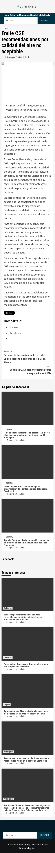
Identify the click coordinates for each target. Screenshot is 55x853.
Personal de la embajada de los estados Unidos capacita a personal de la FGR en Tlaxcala (25, 357)
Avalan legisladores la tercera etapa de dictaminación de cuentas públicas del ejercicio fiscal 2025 (26, 489)
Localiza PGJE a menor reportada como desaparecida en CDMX (30, 370)
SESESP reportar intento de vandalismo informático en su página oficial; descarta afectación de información (23, 617)
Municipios (8, 752)
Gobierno (8, 608)
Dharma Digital (27, 848)
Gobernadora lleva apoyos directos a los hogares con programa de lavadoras (27, 665)
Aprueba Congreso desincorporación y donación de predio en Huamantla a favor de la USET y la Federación (26, 542)
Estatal (5, 28)
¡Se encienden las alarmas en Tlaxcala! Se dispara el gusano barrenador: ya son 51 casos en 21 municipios (27, 435)
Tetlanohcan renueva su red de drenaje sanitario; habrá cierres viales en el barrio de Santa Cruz (27, 759)
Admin (26, 57)
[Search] (28, 15)
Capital (7, 705)
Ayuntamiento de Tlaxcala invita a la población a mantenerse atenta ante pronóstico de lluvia (26, 712)
